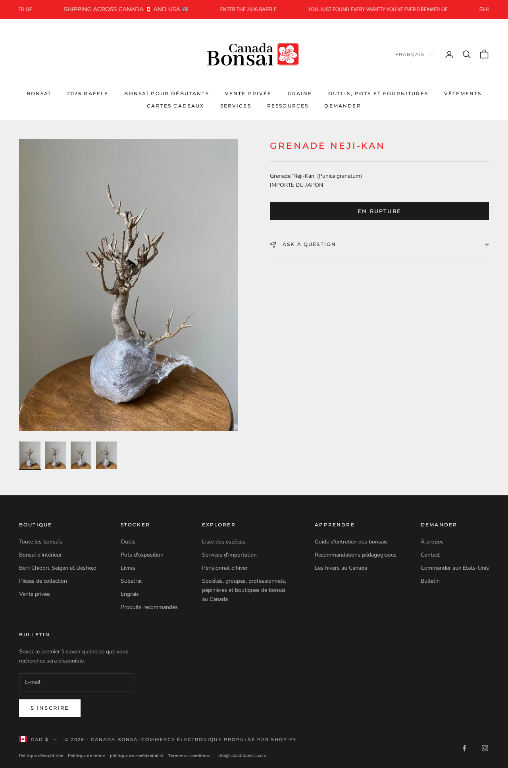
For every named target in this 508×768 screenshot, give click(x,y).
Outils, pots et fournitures (378, 93)
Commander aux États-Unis (455, 568)
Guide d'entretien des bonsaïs (351, 541)
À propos (432, 541)
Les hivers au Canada (341, 568)
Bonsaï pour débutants (166, 93)
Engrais (130, 594)
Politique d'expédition (41, 756)
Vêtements (462, 93)
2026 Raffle (88, 93)
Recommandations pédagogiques (355, 555)
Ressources (288, 106)
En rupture (379, 211)
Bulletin (430, 581)
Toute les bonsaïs (40, 541)
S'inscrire (50, 708)
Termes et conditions (189, 756)
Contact (430, 555)
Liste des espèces (223, 541)
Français (410, 54)
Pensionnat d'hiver (225, 568)
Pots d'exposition (142, 555)
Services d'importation (229, 555)
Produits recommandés (149, 607)
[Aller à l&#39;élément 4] (106, 455)
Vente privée (248, 93)
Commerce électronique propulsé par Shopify (218, 739)
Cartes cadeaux (175, 106)
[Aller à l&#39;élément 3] (81, 455)
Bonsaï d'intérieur (40, 555)
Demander (342, 106)
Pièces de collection (43, 581)
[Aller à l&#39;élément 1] (30, 455)
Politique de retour (86, 756)
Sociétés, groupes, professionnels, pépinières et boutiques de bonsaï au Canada (244, 590)
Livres (128, 568)
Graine (300, 93)
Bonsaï (39, 93)
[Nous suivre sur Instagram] (485, 748)
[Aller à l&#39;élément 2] (55, 455)
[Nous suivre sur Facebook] (464, 748)
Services (235, 106)
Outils (128, 541)
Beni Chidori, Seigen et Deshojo (57, 568)
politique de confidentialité (137, 756)
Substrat (131, 581)
